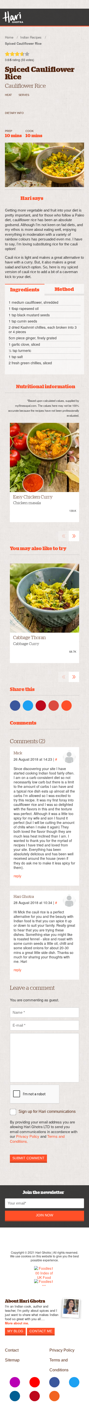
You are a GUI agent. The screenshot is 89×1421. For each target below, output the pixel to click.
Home (9, 37)
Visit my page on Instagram (15, 1382)
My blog (15, 1331)
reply (18, 875)
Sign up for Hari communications (47, 1111)
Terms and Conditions (58, 1365)
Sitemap (12, 1360)
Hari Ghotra (12, 17)
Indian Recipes (31, 37)
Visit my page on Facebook (54, 1382)
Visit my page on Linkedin (15, 1396)
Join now (44, 1215)
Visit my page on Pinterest (34, 1396)
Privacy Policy (27, 1136)
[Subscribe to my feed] (54, 1396)
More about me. (17, 1323)
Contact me (40, 1331)
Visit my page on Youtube (34, 1382)
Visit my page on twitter (74, 1382)
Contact (12, 1350)
